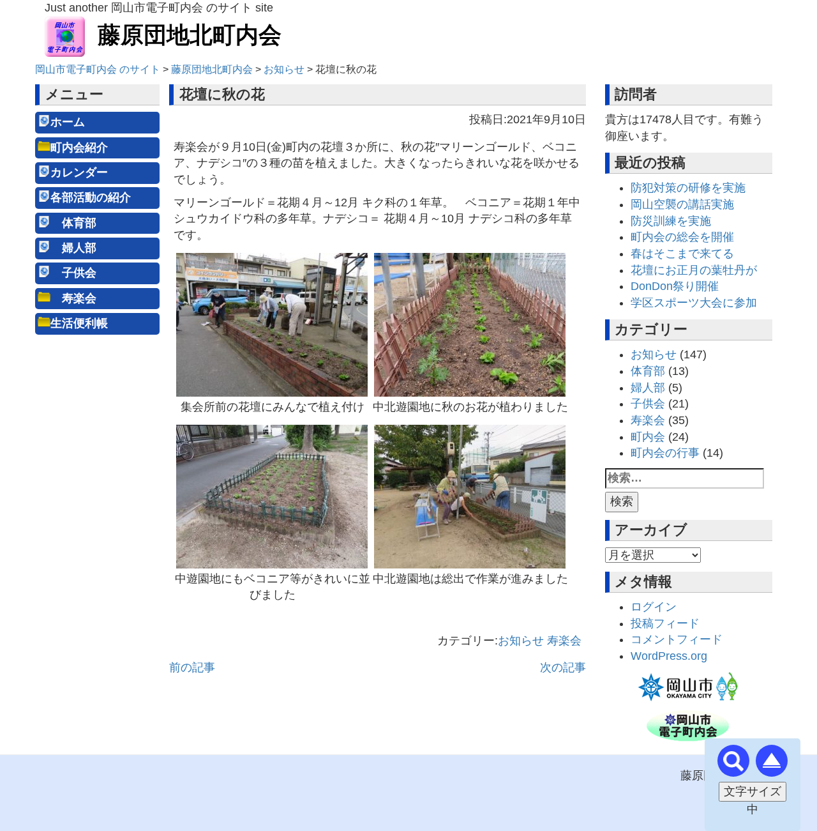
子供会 (73, 272)
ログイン (654, 606)
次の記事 (563, 667)
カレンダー (79, 172)
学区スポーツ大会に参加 (694, 302)
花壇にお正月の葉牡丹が (694, 270)
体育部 (73, 223)
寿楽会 (73, 298)
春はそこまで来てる (682, 253)
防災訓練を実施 (671, 221)
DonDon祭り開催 (675, 286)
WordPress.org (669, 656)
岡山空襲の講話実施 (682, 204)
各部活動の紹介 (90, 197)
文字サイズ (752, 791)
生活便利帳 (79, 323)
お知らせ (521, 640)
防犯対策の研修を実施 (688, 187)
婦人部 (73, 247)
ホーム (67, 122)
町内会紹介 (79, 147)
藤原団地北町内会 (189, 35)
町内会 (648, 437)
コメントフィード (677, 639)
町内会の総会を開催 (682, 237)
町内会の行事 (665, 452)
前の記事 (192, 667)
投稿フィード (665, 623)
